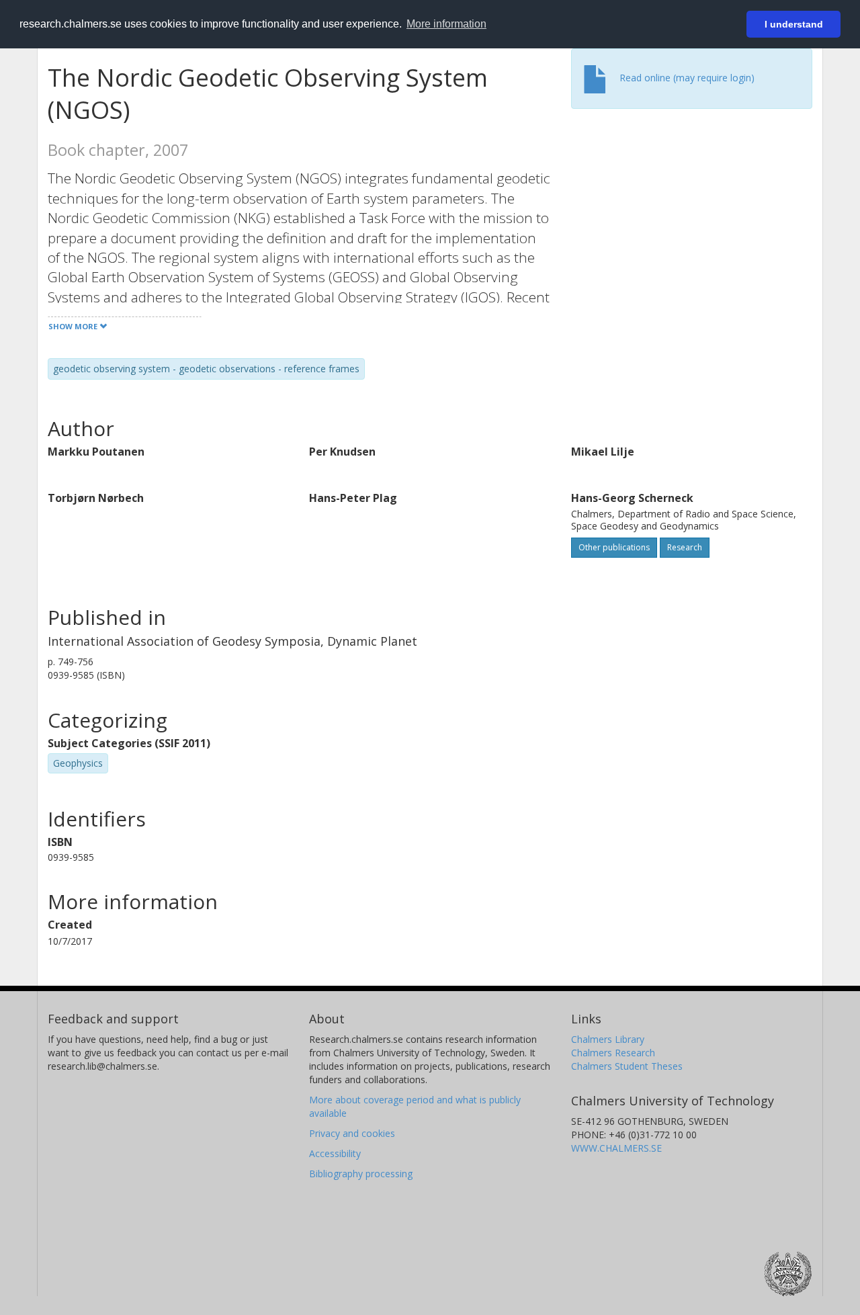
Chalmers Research (613, 1052)
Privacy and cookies (352, 1133)
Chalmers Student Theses (627, 1066)
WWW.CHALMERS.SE (616, 1148)
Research (684, 547)
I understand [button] (794, 24)
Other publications (614, 547)
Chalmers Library (607, 1039)
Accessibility (335, 1153)
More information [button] (446, 24)
